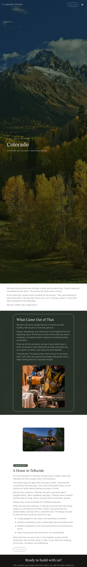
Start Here (73, 5)
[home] (12, 4)
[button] (82, 5)
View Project (19, 549)
